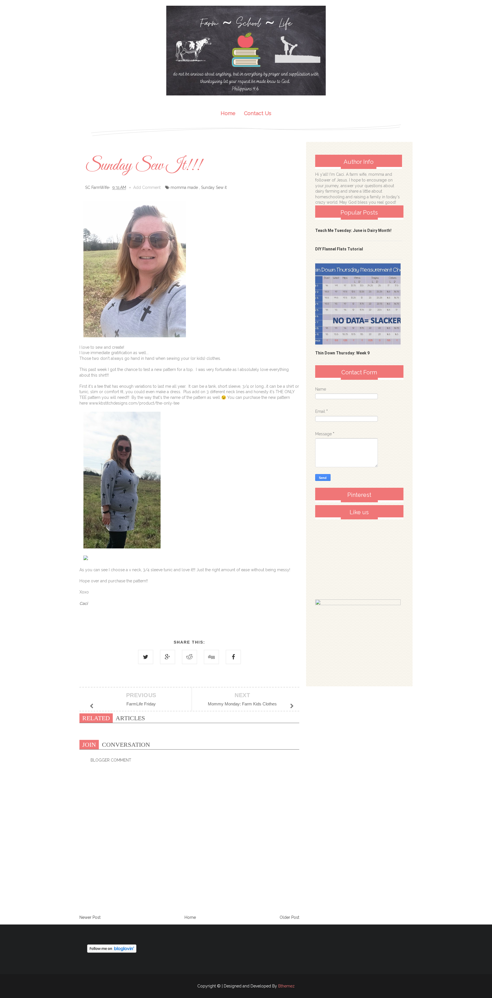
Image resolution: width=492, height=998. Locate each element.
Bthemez (286, 986)
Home (228, 113)
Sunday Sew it (214, 187)
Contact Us (257, 113)
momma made (184, 187)
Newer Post (90, 917)
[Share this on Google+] (167, 657)
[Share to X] (145, 657)
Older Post (289, 917)
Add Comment (147, 187)
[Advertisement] (358, 557)
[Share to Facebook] (233, 657)
